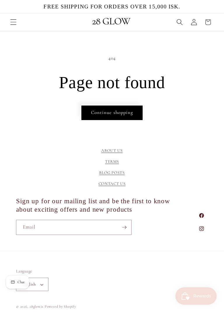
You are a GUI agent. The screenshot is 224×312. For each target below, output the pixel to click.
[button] (13, 22)
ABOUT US (112, 150)
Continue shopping (112, 112)
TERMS (112, 161)
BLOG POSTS (112, 172)
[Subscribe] (124, 227)
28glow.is (36, 306)
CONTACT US (112, 183)
